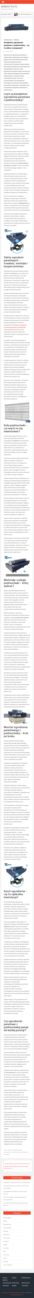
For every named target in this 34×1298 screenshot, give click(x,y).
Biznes (5, 1221)
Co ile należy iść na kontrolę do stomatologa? (16, 1163)
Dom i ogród (7, 1150)
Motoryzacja (6, 1238)
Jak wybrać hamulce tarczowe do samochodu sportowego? (16, 1187)
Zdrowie (5, 1261)
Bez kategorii (7, 1217)
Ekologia (5, 1231)
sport (4, 1251)
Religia (5, 1244)
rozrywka (5, 1248)
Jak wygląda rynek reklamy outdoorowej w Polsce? (15, 1193)
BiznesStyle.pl (9, 6)
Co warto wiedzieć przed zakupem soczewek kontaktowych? (16, 1167)
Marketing (6, 1234)
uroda (5, 1258)
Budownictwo (8, 39)
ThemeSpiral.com (18, 1294)
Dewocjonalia (7, 1228)
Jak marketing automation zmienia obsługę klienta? (15, 1204)
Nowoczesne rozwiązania (20, 1152)
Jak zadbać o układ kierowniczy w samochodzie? (16, 1182)
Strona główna (5, 1279)
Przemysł (16, 39)
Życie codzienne (8, 1265)
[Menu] (3, 2)
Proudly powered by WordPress (10, 1292)
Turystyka (6, 1255)
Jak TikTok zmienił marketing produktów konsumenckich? (14, 1198)
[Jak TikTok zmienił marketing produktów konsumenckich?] (7, 14)
